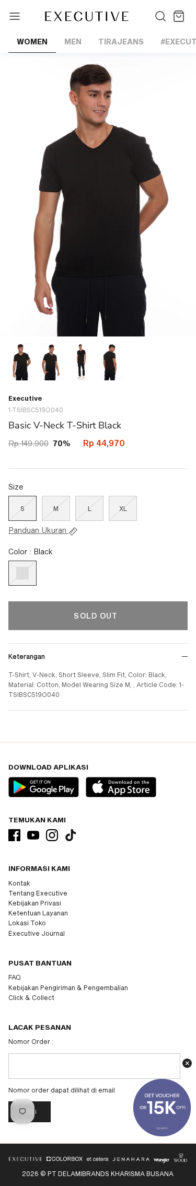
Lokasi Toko (27, 922)
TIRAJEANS (121, 41)
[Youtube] (33, 835)
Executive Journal (36, 933)
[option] (98, 194)
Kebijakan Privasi (34, 902)
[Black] (22, 573)
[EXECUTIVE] (86, 16)
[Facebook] (14, 835)
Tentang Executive (37, 893)
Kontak (19, 883)
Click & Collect (31, 997)
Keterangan (26, 656)
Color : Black (30, 551)
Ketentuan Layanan (38, 912)
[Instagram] (52, 835)
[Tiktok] (71, 835)
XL (123, 508)
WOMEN (32, 41)
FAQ (14, 977)
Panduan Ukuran (38, 530)
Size (16, 486)
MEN (73, 41)
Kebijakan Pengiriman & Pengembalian (68, 987)
